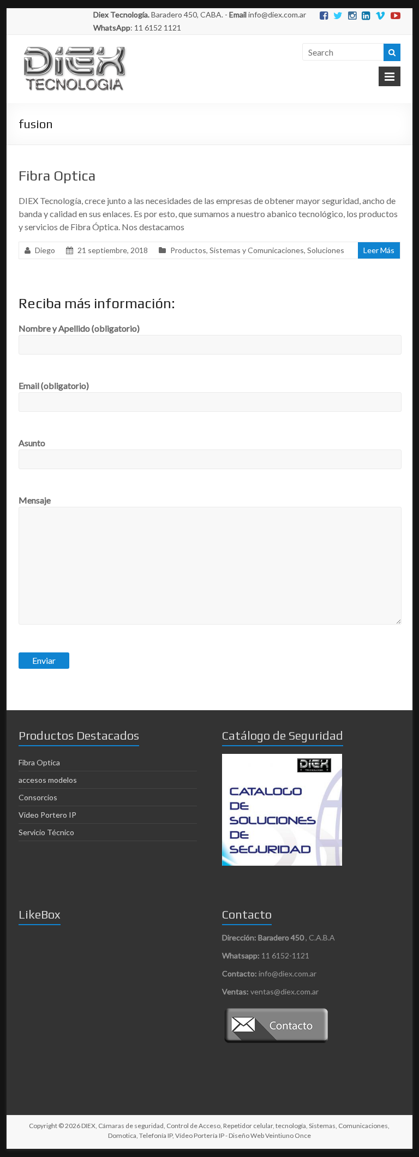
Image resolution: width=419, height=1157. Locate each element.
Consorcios (38, 797)
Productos (188, 250)
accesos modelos (48, 779)
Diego (45, 250)
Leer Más (378, 250)
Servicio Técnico (46, 832)
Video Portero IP (47, 814)
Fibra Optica (57, 175)
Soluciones (325, 250)
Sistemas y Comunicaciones (257, 250)
